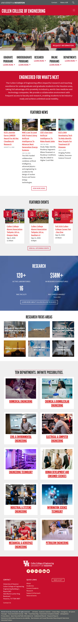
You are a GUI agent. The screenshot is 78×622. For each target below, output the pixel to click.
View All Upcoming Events (39, 248)
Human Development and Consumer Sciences (57, 474)
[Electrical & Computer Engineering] (57, 424)
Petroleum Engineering (57, 543)
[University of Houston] (13, 3)
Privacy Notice (5, 616)
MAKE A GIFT (58, 580)
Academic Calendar (45, 612)
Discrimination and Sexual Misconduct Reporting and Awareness (50, 618)
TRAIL (26, 614)
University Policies (6, 620)
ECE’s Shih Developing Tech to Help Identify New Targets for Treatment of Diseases (65, 140)
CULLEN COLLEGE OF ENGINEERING (23, 11)
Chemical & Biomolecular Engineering (57, 403)
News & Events (32, 596)
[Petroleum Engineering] (57, 530)
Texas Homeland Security (15, 614)
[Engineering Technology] (21, 459)
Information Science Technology (57, 509)
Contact (54, 2)
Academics (30, 586)
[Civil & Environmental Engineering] (21, 424)
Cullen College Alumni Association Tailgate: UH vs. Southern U (39, 231)
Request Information (63, 45)
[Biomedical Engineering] (21, 388)
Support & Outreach (33, 593)
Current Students (32, 588)
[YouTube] (48, 571)
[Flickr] (36, 571)
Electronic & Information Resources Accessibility (15, 618)
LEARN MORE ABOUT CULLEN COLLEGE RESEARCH (39, 302)
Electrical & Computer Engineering (57, 439)
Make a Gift (64, 2)
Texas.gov (4, 614)
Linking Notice (64, 614)
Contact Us (7, 603)
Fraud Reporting (33, 614)
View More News (39, 188)
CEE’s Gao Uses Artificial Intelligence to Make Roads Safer (47, 137)
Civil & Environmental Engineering (20, 439)
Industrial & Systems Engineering (20, 509)
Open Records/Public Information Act (22, 616)
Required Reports (52, 616)
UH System (72, 612)
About (29, 583)
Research (30, 591)
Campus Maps (56, 612)
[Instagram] (40, 571)
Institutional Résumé (40, 616)
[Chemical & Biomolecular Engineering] (57, 388)
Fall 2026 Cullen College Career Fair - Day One (63, 229)
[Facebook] (28, 571)
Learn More (8, 64)
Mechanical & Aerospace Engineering (21, 545)
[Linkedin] (44, 571)
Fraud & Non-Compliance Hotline (49, 614)
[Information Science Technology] (57, 494)
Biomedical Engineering (20, 401)
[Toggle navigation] (74, 10)
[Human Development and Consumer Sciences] (57, 459)
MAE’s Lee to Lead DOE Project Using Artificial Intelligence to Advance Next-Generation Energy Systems (30, 141)
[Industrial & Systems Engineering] (21, 494)
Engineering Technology (21, 472)
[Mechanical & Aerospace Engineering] (21, 530)
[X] (32, 571)
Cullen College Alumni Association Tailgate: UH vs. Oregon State (14, 231)
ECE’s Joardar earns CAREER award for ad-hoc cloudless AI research (11, 138)
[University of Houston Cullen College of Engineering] (38, 563)
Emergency (64, 612)
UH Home (35, 612)
